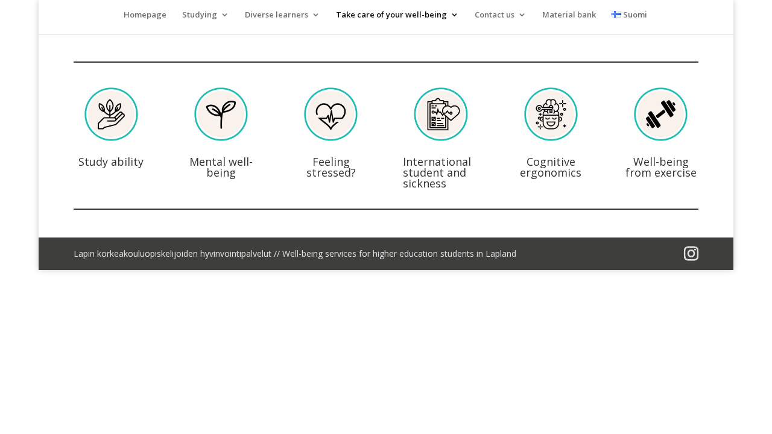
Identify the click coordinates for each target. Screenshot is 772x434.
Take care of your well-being (391, 15)
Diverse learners (276, 15)
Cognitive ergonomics (550, 167)
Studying (199, 15)
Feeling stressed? (331, 167)
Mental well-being (221, 167)
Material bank (569, 15)
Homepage (145, 15)
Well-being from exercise (661, 167)
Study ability (111, 161)
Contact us (494, 15)
